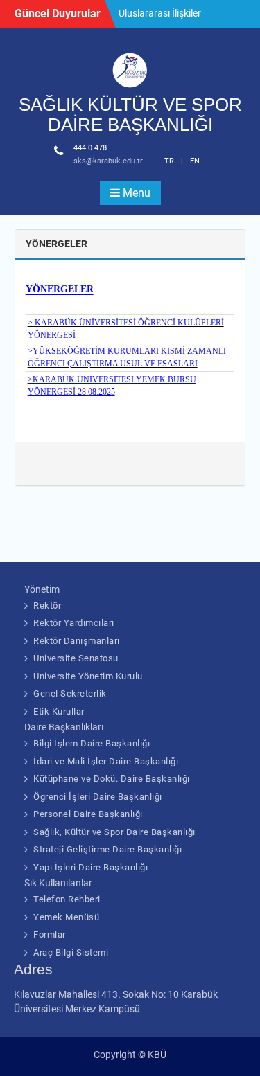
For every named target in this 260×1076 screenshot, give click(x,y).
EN (195, 160)
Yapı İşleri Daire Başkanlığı (90, 867)
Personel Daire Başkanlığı (88, 814)
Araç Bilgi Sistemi (70, 952)
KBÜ (157, 1054)
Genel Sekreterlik (70, 693)
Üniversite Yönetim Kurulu (88, 676)
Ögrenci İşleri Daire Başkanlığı (97, 796)
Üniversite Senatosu (76, 658)
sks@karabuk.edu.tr (108, 160)
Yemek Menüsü (66, 917)
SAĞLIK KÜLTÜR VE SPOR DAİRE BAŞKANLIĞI (130, 114)
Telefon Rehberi (67, 899)
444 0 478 (90, 147)
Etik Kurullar (59, 711)
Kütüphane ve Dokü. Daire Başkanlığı (111, 778)
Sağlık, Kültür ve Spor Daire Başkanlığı (114, 832)
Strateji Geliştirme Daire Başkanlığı (107, 849)
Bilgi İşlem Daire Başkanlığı (91, 743)
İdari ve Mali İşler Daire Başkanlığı (105, 761)
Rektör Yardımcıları (73, 623)
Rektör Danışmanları (76, 641)
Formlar (49, 934)
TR (169, 160)
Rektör (47, 605)
